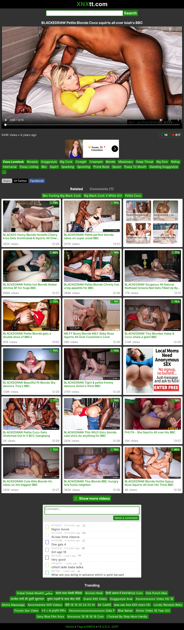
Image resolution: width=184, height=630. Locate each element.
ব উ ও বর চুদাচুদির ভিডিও (54, 610)
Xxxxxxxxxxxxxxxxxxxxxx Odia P (92, 610)
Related (76, 189)
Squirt (54, 167)
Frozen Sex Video (26, 610)
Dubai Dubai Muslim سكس (34, 593)
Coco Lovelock (13, 161)
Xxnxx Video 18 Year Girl (153, 610)
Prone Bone (101, 167)
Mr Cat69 (104, 605)
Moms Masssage (13, 605)
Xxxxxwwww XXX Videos (45, 605)
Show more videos (94, 498)
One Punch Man (156, 593)
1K (166, 135)
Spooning (83, 167)
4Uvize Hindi (94, 593)
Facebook (37, 181)
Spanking (67, 167)
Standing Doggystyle (163, 167)
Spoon (116, 167)
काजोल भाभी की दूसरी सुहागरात (27, 599)
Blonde (110, 161)
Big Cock (66, 161)
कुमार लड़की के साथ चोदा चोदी (63, 599)
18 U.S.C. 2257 (108, 626)
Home (70, 626)
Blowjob (32, 161)
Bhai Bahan (125, 610)
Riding (175, 161)
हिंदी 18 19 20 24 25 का (80, 605)
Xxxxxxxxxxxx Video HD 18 (154, 599)
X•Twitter (20, 181)
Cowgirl (81, 161)
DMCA (90, 626)
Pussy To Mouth (135, 167)
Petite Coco (133, 195)
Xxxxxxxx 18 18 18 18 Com (85, 616)
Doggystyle (49, 161)
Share (7, 181)
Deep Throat (144, 161)
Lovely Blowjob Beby (168, 605)
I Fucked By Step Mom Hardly (127, 616)
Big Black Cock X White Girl (103, 195)
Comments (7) (102, 189)
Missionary (125, 161)
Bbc (44, 167)
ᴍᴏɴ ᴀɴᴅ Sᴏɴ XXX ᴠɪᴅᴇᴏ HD (132, 605)
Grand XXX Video (95, 599)
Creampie (96, 161)
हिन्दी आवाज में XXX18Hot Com (124, 593)
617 (178, 135)
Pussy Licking (29, 167)
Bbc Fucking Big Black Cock (62, 195)
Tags (80, 626)
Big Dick (162, 161)
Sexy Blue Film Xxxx (50, 616)
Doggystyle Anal (121, 599)
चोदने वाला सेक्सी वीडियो (69, 593)
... (4, 172)
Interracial (10, 167)
